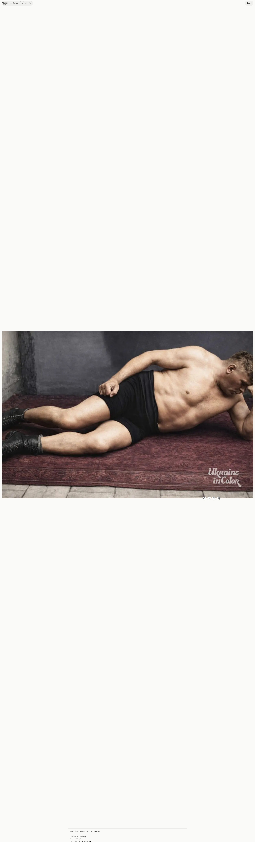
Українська (14, 3)
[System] (22, 3)
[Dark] (30, 3)
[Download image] (209, 498)
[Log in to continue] (214, 498)
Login (249, 3)
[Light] (26, 3)
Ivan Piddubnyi (81, 836)
